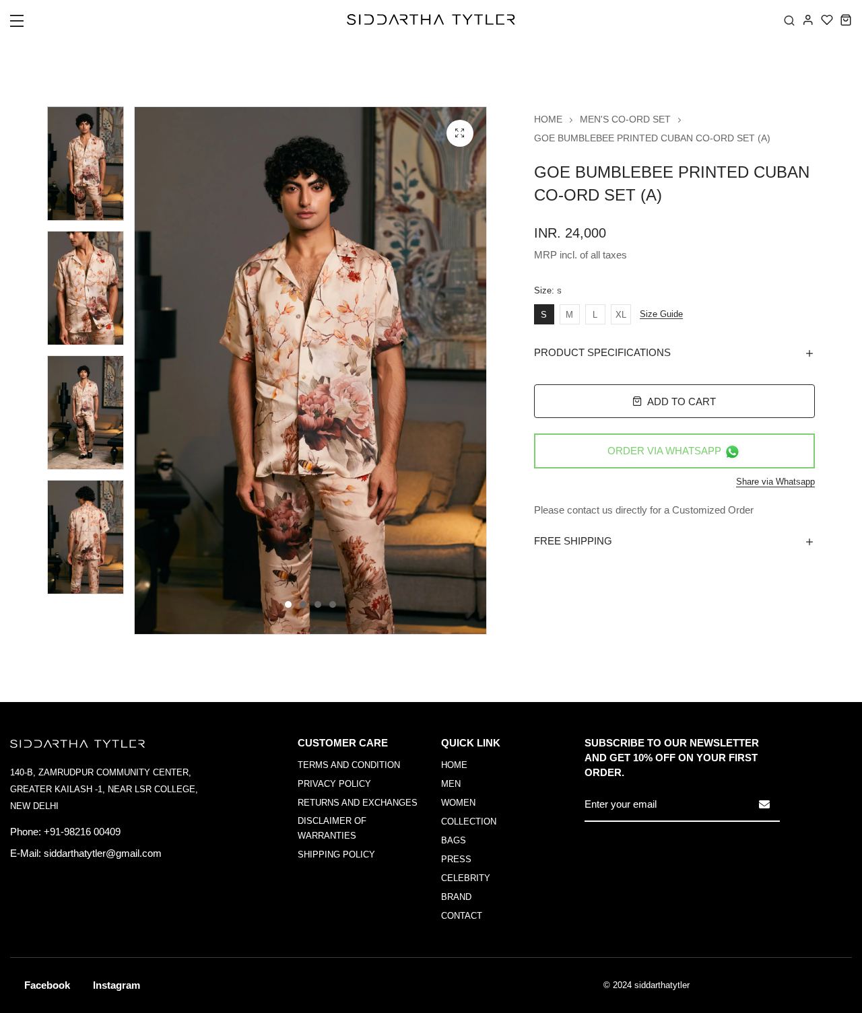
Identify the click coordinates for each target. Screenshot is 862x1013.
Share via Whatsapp (775, 482)
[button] (25, 25)
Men (451, 784)
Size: (548, 290)
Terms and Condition (349, 765)
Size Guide (661, 314)
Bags (453, 840)
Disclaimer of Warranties (332, 828)
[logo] (431, 19)
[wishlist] (827, 19)
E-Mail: (25, 853)
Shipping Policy (336, 854)
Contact (461, 916)
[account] (808, 19)
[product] (459, 133)
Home (548, 119)
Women (458, 803)
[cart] (846, 19)
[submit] (764, 804)
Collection (468, 821)
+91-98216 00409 (82, 831)
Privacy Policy (334, 784)
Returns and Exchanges (358, 803)
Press (456, 859)
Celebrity (465, 878)
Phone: (25, 831)
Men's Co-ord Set (625, 119)
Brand (456, 897)
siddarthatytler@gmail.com (103, 853)
